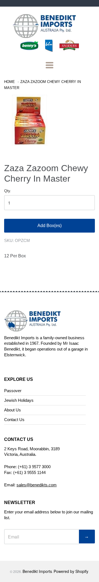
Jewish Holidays (19, 400)
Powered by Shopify (71, 571)
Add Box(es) (49, 225)
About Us (12, 410)
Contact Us (14, 419)
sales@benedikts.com (36, 485)
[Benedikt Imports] (49, 35)
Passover (12, 390)
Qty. (7, 191)
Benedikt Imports (37, 571)
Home (9, 82)
